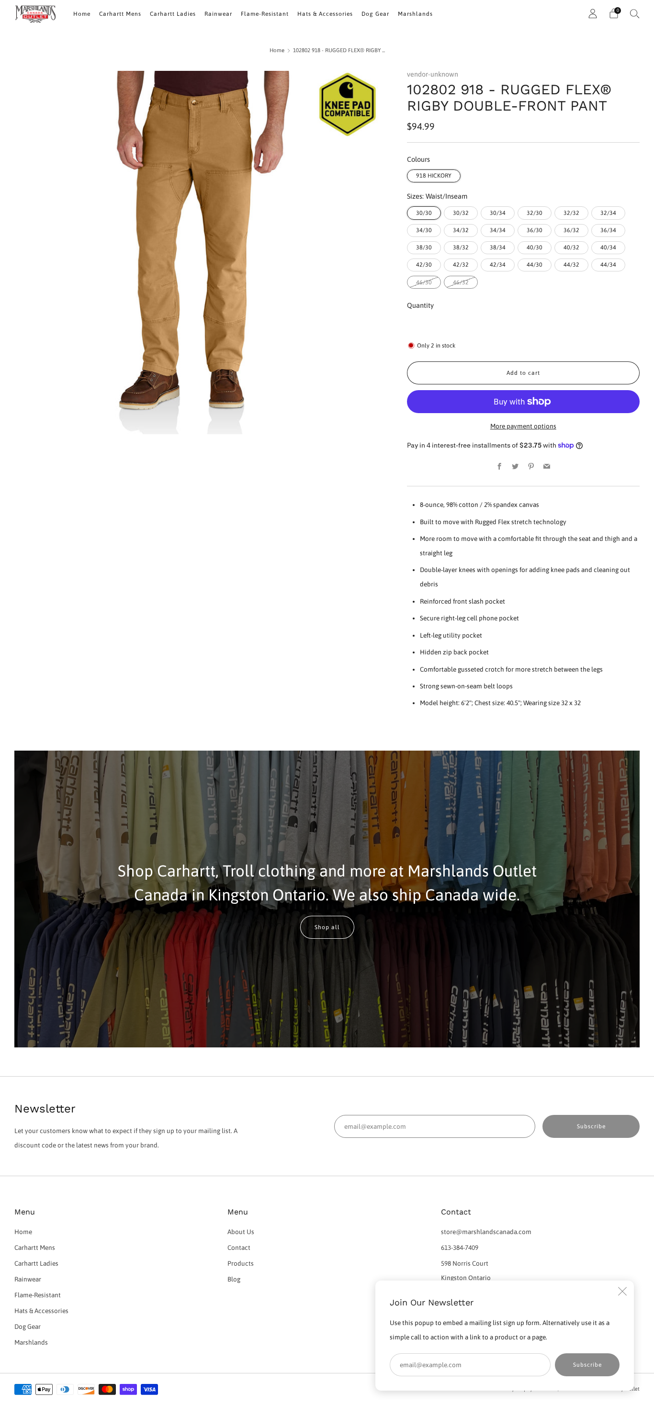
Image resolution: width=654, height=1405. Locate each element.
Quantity (420, 305)
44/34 (608, 264)
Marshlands (415, 14)
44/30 (534, 264)
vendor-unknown (432, 74)
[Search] (635, 13)
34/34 (498, 230)
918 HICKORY (433, 175)
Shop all (327, 927)
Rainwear (218, 14)
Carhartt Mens (120, 14)
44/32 (571, 264)
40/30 (534, 247)
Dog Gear (375, 14)
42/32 (461, 264)
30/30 (424, 213)
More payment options (523, 426)
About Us (240, 1232)
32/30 (534, 213)
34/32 (461, 230)
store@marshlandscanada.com (486, 1232)
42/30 (424, 264)
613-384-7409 (459, 1247)
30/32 (461, 213)
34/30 (424, 230)
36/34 (608, 230)
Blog (233, 1279)
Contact (238, 1247)
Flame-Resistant (265, 14)
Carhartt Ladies (173, 14)
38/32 (461, 247)
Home (81, 14)
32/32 (571, 213)
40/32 (571, 247)
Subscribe (587, 1364)
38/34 (498, 247)
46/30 (424, 282)
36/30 (534, 230)
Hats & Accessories (325, 14)
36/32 (571, 230)
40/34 (608, 247)
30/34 (498, 213)
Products (240, 1263)
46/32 (461, 282)
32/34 (608, 213)
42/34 (498, 264)
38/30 (424, 247)
